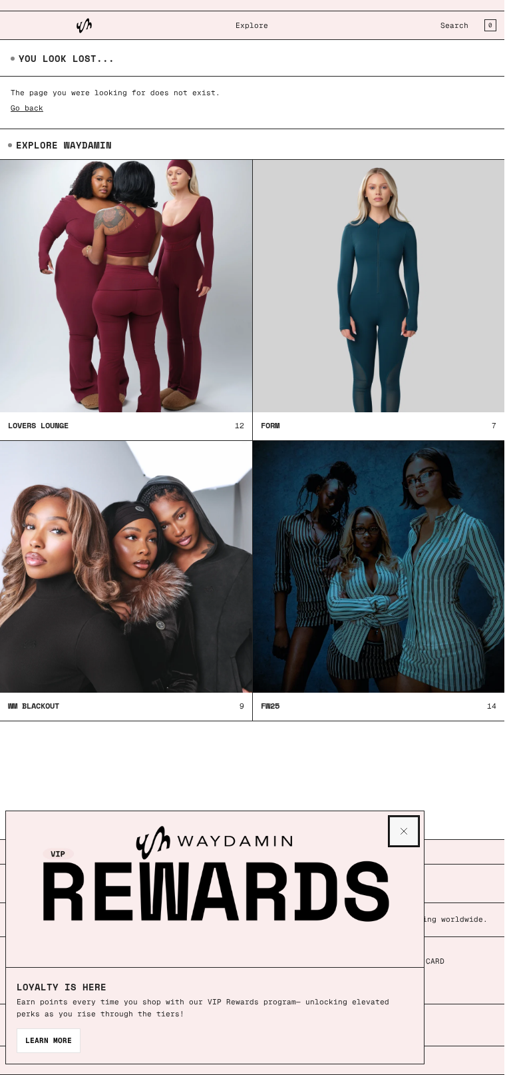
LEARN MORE (48, 1040)
